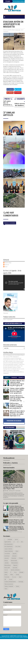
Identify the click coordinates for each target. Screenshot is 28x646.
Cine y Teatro (18, 546)
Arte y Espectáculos (8, 546)
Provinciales (6, 577)
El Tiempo (21, 558)
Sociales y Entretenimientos (10, 581)
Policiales (21, 572)
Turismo (17, 586)
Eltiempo (6, 560)
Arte (22, 541)
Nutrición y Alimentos (15, 569)
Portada (17, 574)
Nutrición (6, 569)
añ (17, 541)
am (14, 541)
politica (5, 574)
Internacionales (14, 560)
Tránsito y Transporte (8, 586)
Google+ (11, 92)
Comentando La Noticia (16, 635)
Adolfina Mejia (8, 262)
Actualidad (10, 539)
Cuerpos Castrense (8, 548)
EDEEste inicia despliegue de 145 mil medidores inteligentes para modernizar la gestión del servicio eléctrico (13, 407)
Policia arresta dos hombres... (20, 104)
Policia (15, 572)
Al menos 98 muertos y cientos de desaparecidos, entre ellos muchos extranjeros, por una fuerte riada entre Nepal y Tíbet (14, 399)
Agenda (16, 539)
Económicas (7, 555)
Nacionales (15, 567)
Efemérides (13, 558)
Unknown (7, 264)
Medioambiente (14, 562)
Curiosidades (7, 553)
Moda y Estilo (7, 567)
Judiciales (6, 562)
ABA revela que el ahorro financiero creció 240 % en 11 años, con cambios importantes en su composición (17, 414)
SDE (5, 579)
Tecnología (20, 581)
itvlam (6, 266)
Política (11, 574)
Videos (5, 588)
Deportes (14, 553)
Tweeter (18, 89)
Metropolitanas (7, 565)
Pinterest (18, 92)
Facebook (10, 89)
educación (6, 558)
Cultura (16, 551)
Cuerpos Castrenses (8, 551)
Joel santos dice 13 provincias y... (8, 103)
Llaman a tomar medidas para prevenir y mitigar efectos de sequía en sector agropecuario (17, 391)
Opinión (6, 572)
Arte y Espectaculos (8, 544)
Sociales (10, 579)
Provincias (14, 577)
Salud (20, 577)
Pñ (10, 572)
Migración (15, 565)
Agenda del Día (7, 541)
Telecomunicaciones (8, 584)
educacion (14, 555)
